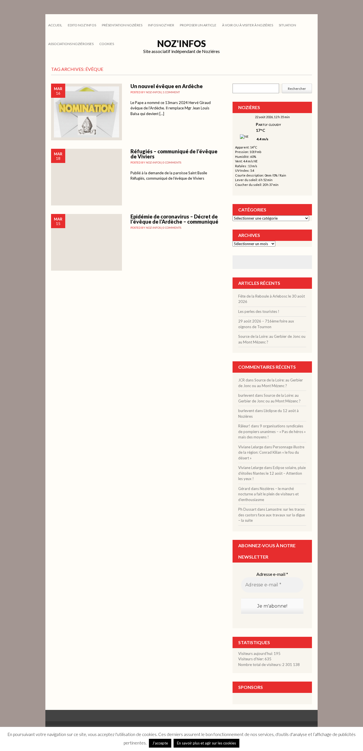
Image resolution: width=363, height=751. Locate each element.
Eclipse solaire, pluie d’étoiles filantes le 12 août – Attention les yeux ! (272, 473)
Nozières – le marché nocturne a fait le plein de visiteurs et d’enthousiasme (268, 494)
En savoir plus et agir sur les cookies (206, 743)
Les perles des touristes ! (258, 311)
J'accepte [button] (160, 743)
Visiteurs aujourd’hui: (256, 653)
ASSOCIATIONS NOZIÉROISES (71, 44)
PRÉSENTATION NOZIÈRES (122, 25)
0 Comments (172, 162)
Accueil (55, 25)
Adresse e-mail (272, 574)
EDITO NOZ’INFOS (82, 25)
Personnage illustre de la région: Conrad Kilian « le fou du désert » (271, 452)
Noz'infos (181, 43)
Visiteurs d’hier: (251, 659)
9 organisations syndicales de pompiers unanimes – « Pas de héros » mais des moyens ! (272, 431)
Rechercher (297, 88)
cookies (106, 44)
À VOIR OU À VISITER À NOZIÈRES (247, 25)
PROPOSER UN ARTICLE (198, 25)
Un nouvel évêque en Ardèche (166, 86)
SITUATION (287, 25)
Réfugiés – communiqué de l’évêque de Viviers (174, 154)
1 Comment (171, 92)
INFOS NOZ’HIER (161, 25)
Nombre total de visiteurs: (260, 664)
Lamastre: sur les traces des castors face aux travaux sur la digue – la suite (271, 515)
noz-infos (153, 92)
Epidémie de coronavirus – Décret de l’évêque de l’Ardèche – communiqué (174, 219)
